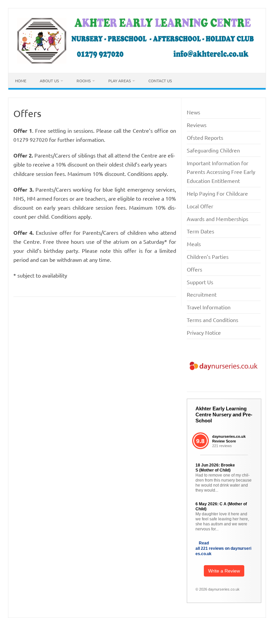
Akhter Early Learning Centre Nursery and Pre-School (223, 414)
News (193, 112)
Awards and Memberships (217, 218)
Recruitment (202, 294)
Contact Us (160, 80)
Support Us (200, 282)
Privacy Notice (204, 332)
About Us (49, 80)
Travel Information (209, 307)
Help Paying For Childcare (217, 193)
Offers (194, 269)
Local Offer (200, 206)
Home (20, 80)
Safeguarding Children (213, 150)
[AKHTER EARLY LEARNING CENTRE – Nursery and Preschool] (137, 62)
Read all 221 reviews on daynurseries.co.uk (223, 548)
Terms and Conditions (212, 319)
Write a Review (224, 571)
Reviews (197, 124)
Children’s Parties (208, 256)
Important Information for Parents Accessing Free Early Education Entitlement (221, 172)
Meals (194, 243)
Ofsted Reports (205, 137)
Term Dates (200, 231)
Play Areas (119, 80)
